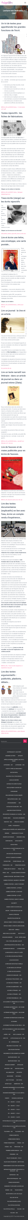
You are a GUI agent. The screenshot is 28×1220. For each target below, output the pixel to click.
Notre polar (8, 1083)
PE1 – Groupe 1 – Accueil (14, 1101)
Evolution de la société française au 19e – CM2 (14, 849)
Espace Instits (18, 840)
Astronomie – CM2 (19, 764)
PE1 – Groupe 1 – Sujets (14, 1117)
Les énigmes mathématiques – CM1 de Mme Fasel (14, 1008)
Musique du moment (10, 1064)
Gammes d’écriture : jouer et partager (14, 884)
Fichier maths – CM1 (8, 865)
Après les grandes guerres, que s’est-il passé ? (14, 760)
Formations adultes (20, 865)
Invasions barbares (7, 937)
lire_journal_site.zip (6, 368)
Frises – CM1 (21, 868)
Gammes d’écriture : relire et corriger (14, 899)
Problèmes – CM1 (14, 1154)
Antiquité (20, 755)
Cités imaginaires (11, 802)
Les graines (14, 1021)
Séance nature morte (14, 1182)
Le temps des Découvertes (14, 971)
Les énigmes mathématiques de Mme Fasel (14, 1017)
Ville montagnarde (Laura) (14, 1201)
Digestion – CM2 (8, 821)
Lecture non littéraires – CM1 (14, 982)
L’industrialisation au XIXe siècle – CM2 (14, 944)
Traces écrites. (19, 1190)
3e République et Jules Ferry (14, 752)
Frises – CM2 (6, 872)
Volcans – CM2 (14, 1212)
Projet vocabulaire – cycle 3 (14, 1158)
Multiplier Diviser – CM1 (14, 1057)
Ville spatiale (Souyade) (14, 1205)
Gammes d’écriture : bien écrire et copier (14, 876)
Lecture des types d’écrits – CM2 (14, 979)
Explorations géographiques (14, 853)
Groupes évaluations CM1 (14, 918)
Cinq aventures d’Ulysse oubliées (14, 795)
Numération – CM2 (18, 1083)
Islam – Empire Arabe (20, 937)
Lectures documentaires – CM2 (14, 986)
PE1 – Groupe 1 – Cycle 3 (14, 1113)
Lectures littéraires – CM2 (14, 994)
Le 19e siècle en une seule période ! (14, 956)
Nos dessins (10, 1076)
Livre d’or (5, 1038)
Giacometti (14, 903)
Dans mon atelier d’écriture (14, 810)
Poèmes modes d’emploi (14, 1139)
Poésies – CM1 (20, 1142)
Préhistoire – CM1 (18, 1146)
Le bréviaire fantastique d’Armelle (14, 963)
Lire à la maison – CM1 (18, 1034)
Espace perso (14, 844)
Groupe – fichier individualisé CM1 (14, 910)
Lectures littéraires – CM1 (14, 990)
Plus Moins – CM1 (8, 1131)
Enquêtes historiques (8, 837)
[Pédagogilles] (7, 3)
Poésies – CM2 (8, 1146)
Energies (7, 833)
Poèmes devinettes (14, 1135)
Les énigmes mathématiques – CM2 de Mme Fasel (14, 1013)
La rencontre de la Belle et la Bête (14, 952)
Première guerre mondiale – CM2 (14, 1150)
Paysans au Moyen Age (17, 1098)
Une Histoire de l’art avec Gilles (14, 1193)
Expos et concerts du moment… (14, 857)
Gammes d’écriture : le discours (14, 891)
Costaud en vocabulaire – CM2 (14, 806)
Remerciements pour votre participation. (14, 1165)
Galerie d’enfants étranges (18, 872)
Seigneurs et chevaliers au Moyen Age (14, 1186)
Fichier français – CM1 (18, 861)
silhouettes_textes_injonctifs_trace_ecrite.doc (13, 233)
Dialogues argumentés (19, 818)
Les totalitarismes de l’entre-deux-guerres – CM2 (14, 1030)
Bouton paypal (14, 772)
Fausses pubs (7, 861)
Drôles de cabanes (19, 821)
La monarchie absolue (8, 948)
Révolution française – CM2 (14, 1178)
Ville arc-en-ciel (14, 1197)
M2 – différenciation (14, 1041)
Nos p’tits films (10, 1080)
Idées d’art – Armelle (14, 929)
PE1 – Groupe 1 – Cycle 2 (14, 1109)
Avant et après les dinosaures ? (14, 768)
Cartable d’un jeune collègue (14, 783)
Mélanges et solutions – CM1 (14, 1045)
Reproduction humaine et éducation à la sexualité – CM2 (14, 1170)
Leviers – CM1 (7, 1034)
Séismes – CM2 (8, 1190)
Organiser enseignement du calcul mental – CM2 (14, 1093)
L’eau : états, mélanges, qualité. (14, 941)
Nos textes (19, 1080)
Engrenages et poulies (17, 833)
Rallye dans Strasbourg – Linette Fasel (14, 1161)
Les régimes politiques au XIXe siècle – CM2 (14, 1025)
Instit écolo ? (21, 933)
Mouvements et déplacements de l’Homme (14, 1053)
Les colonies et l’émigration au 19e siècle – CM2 (14, 1002)
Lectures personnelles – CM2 (14, 998)
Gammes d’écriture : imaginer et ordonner (14, 880)
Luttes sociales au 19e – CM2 (17, 1038)
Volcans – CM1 (20, 1209)
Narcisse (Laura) (19, 1068)
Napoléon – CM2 (8, 1068)
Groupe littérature (14, 914)
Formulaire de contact (9, 868)
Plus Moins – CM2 (19, 1131)
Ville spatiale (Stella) (9, 1209)
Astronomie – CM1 (8, 764)
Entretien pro (9, 840)
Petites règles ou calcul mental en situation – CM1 (14, 1121)
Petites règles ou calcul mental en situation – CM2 (14, 1127)
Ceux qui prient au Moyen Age (14, 787)
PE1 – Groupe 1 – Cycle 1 (14, 1105)
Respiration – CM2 (14, 1174)
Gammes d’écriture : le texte (14, 895)
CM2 (20, 802)
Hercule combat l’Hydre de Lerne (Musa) (14, 922)
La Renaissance (21, 948)
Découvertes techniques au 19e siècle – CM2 (14, 814)
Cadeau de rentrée (14, 780)
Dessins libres (6, 818)
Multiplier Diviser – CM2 (14, 1060)
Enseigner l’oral (21, 837)
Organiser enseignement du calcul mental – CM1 (14, 1088)
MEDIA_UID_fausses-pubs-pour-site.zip (11, 499)
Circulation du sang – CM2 (14, 799)
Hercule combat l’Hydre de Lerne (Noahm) (14, 925)
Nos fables (18, 1076)
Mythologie (20, 1064)
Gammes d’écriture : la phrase (14, 887)
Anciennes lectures (10, 755)
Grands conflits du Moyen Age (14, 906)
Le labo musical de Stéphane (14, 967)
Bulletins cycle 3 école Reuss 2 (14, 776)
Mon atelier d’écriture (14, 1049)
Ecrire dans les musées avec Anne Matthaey (14, 829)
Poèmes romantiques (9, 1142)
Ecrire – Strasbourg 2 (14, 825)
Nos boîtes (19, 1072)
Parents (7, 1098)
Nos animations (10, 1072)
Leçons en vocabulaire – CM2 (14, 975)
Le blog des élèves (14, 960)
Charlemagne (14, 791)
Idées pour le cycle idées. (9, 933)
